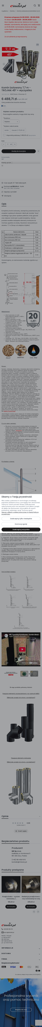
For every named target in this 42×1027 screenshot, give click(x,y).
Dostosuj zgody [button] (21, 524)
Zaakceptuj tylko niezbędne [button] (21, 519)
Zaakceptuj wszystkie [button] (21, 529)
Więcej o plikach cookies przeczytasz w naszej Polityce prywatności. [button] (20, 513)
